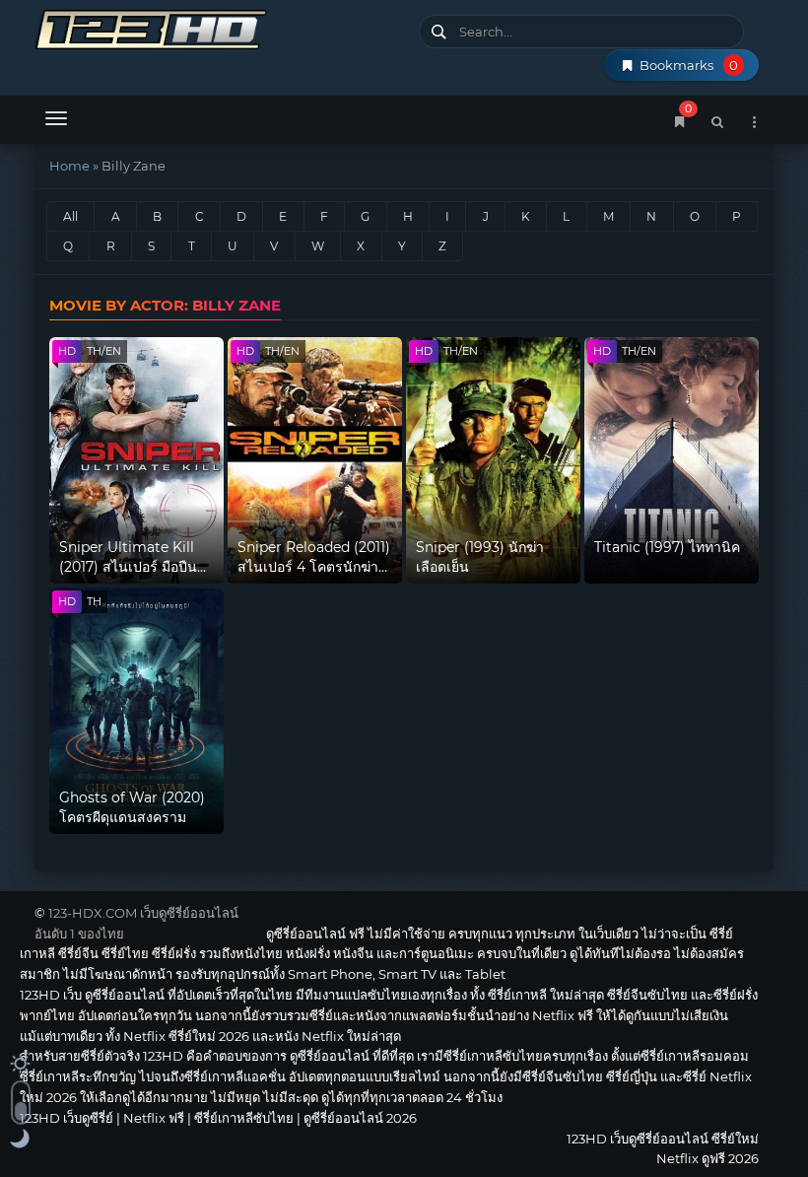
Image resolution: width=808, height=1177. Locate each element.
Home (69, 165)
